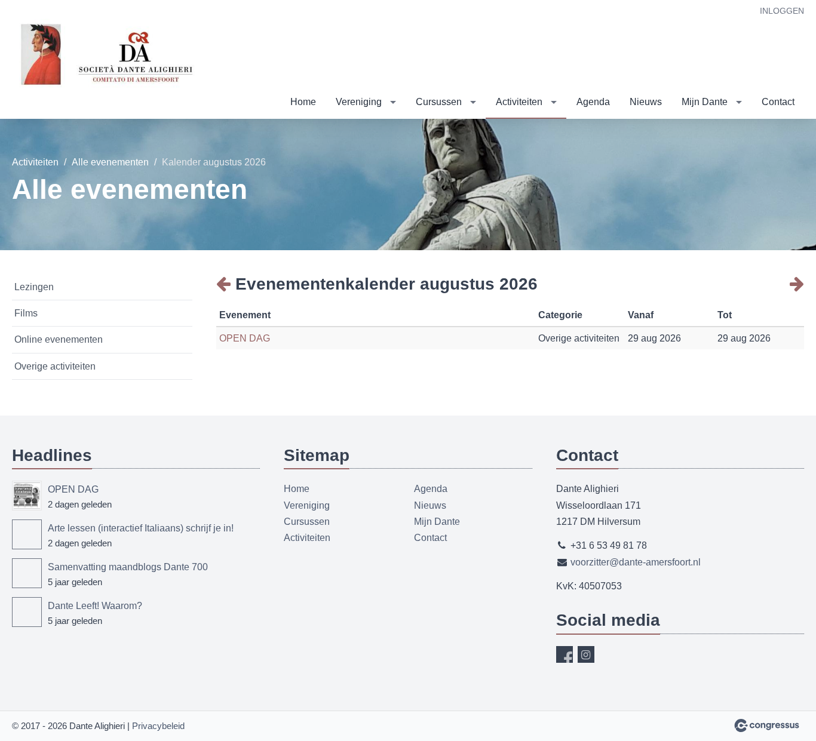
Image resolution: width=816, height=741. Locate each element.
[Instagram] (586, 654)
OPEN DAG (244, 338)
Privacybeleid (158, 726)
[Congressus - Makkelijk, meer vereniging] (766, 725)
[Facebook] (564, 654)
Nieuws (646, 102)
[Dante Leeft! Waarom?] (27, 612)
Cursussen (439, 102)
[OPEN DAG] (27, 496)
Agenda (593, 102)
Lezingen (34, 287)
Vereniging (359, 102)
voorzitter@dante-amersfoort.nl (635, 562)
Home (303, 102)
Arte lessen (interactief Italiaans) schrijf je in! (141, 528)
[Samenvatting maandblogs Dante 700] (27, 573)
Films (26, 313)
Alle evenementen (110, 162)
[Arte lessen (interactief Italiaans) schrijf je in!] (27, 534)
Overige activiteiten (55, 366)
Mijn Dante (705, 102)
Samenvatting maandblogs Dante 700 (128, 567)
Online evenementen (58, 339)
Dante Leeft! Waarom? (95, 606)
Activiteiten (519, 102)
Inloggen (782, 11)
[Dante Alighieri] (107, 60)
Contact (778, 102)
